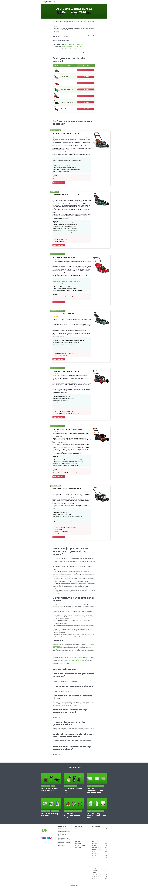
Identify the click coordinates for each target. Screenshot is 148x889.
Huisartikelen (75, 14)
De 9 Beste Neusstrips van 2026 (50, 815)
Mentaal (93, 857)
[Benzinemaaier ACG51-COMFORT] (101, 325)
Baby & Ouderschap (95, 786)
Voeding (94, 872)
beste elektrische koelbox (80, 832)
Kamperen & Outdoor (73, 811)
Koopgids (69, 14)
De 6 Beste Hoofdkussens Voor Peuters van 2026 (95, 791)
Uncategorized (95, 868)
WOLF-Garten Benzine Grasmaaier (77, 48)
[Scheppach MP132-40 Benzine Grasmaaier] (101, 502)
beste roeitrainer (78, 847)
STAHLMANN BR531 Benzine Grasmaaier (66, 371)
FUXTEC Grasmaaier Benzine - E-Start (65, 133)
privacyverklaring (61, 845)
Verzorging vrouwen (54, 811)
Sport (93, 864)
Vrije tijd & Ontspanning (96, 874)
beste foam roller (78, 835)
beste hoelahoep (78, 837)
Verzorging (94, 870)
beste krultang (78, 839)
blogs (93, 837)
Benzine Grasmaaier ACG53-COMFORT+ (66, 195)
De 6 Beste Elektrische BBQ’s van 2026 (50, 790)
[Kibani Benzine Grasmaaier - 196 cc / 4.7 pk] (101, 442)
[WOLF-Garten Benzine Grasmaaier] (101, 273)
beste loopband (78, 843)
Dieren (93, 841)
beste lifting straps (78, 841)
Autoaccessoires (95, 830)
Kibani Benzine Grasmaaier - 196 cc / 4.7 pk (67, 429)
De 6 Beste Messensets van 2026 (73, 790)
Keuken (48, 786)
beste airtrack (78, 828)
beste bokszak (78, 830)
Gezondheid (94, 845)
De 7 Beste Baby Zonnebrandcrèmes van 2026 (96, 816)
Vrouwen (94, 876)
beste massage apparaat (80, 845)
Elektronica (94, 843)
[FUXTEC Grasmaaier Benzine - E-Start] (101, 148)
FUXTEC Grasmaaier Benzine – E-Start (73, 44)
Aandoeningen (95, 828)
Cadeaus (94, 839)
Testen (79, 14)
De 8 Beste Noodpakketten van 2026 (72, 816)
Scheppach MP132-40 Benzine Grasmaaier (66, 488)
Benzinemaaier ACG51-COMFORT (63, 314)
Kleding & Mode (95, 853)
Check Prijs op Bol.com (58, 182)
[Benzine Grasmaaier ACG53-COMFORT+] (101, 206)
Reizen (93, 859)
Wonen (93, 878)
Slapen (93, 861)
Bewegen (94, 835)
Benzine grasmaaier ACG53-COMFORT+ (71, 46)
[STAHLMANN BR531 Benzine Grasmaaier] (101, 383)
